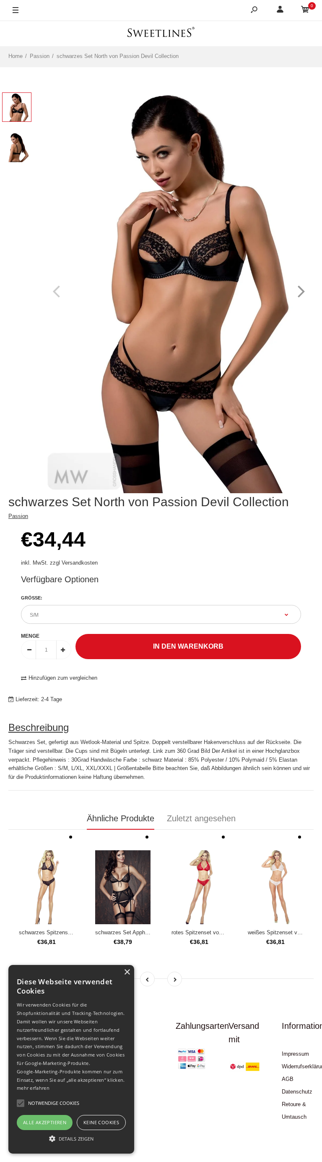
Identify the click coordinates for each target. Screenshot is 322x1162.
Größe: (31, 597)
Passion (18, 516)
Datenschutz (297, 1091)
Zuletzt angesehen (201, 818)
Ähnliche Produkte (120, 818)
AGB (287, 1079)
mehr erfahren (33, 1088)
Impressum (295, 1054)
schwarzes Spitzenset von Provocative (66, 932)
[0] (305, 10)
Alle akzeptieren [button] (44, 1122)
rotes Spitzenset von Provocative (211, 932)
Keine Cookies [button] (101, 1122)
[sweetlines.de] (161, 33)
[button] (71, 1138)
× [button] (127, 972)
